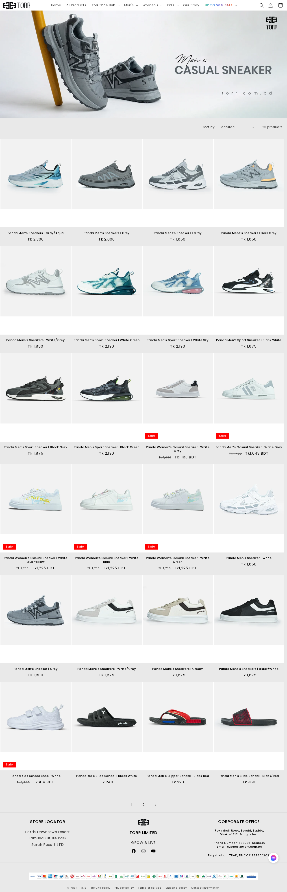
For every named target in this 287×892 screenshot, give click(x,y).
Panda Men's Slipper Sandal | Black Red (177, 776)
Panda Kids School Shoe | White (36, 776)
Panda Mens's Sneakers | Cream (177, 669)
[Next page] (156, 805)
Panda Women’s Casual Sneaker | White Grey (178, 449)
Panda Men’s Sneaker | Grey (35, 669)
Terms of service (149, 888)
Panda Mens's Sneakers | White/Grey (35, 340)
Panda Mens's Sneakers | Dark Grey (249, 233)
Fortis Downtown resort (47, 831)
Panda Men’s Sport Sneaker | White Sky (178, 340)
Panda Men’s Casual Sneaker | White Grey (248, 447)
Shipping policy (176, 888)
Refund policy (100, 888)
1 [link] (131, 804)
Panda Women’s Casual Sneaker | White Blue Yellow (35, 560)
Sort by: (209, 127)
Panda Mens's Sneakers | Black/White (249, 669)
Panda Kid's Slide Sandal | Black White (106, 776)
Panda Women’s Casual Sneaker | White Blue (107, 560)
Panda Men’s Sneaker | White (249, 558)
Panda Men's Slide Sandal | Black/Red (249, 776)
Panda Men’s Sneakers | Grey (107, 233)
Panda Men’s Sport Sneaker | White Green (106, 340)
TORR (82, 888)
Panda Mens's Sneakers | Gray (178, 233)
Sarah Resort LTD (47, 844)
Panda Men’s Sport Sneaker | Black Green (106, 447)
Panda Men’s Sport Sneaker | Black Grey (35, 447)
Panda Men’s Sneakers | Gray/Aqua (35, 233)
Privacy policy (124, 888)
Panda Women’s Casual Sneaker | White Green (178, 560)
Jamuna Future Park (47, 838)
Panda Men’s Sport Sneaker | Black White (248, 340)
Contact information (205, 888)
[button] (105, 5)
